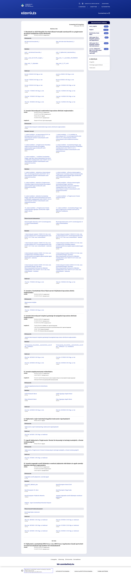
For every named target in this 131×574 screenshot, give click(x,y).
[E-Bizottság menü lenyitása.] (99, 7)
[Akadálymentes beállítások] (82, 3)
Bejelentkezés (105, 3)
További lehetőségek (102, 571)
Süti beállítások (77, 559)
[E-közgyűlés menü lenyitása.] (87, 7)
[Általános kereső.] (79, 3)
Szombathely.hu (103, 13)
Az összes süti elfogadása (62, 571)
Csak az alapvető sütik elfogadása (83, 571)
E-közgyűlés (54, 559)
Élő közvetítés (68, 559)
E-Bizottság (61, 559)
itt (37, 571)
